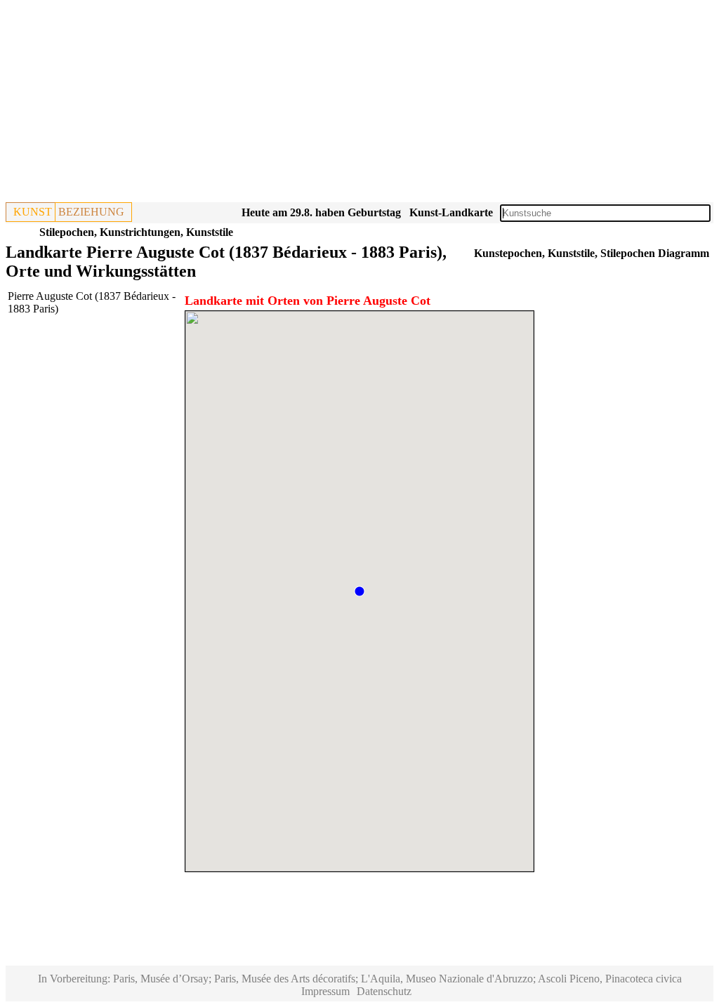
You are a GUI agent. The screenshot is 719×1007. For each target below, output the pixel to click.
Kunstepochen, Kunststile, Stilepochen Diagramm (591, 253)
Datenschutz (384, 991)
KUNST (32, 212)
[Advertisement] (359, 104)
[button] (359, 591)
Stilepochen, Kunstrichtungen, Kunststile (136, 232)
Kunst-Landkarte (451, 212)
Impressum (325, 991)
